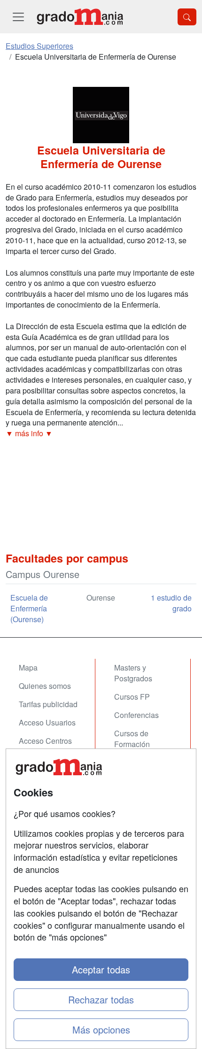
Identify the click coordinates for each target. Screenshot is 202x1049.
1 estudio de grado (171, 603)
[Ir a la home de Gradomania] (80, 17)
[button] (101, 433)
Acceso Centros (45, 740)
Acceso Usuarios (47, 722)
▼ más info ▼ (29, 433)
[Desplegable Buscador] (187, 16)
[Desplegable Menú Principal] (18, 17)
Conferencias (136, 715)
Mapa (28, 667)
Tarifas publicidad (48, 704)
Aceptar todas (101, 969)
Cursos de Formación (132, 738)
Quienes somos (45, 685)
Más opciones (101, 1029)
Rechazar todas (101, 999)
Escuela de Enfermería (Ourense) (29, 608)
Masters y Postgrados (133, 673)
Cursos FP (132, 696)
